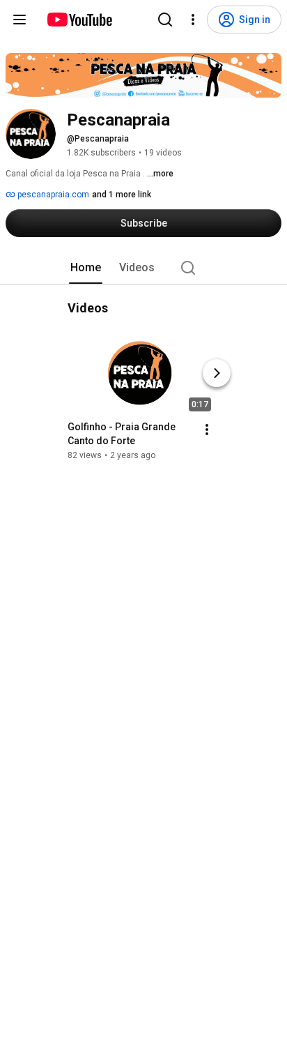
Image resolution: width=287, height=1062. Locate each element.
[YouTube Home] (79, 19)
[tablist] (143, 268)
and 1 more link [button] (121, 194)
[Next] (217, 373)
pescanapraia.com (52, 194)
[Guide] (19, 19)
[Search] (165, 19)
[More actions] (207, 429)
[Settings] (193, 19)
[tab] (85, 268)
